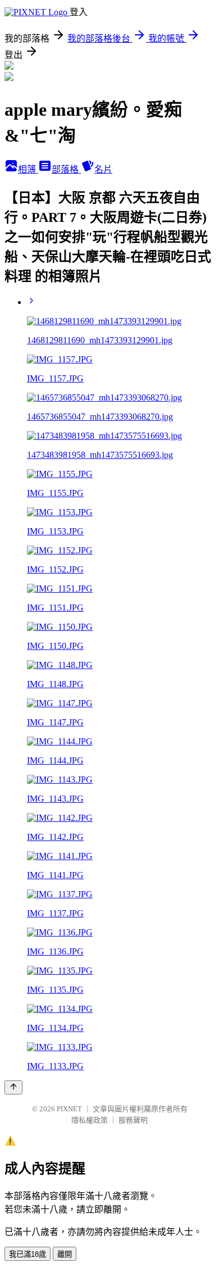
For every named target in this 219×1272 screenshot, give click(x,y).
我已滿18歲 (27, 1254)
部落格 (66, 169)
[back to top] (13, 1087)
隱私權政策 (89, 1120)
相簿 (28, 169)
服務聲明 (133, 1120)
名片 (103, 169)
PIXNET (69, 1109)
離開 (64, 1254)
